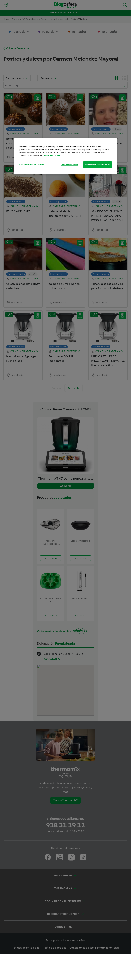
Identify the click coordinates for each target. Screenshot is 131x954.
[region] (65, 156)
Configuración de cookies (31, 164)
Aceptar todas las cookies (97, 164)
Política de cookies (52, 155)
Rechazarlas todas (69, 164)
